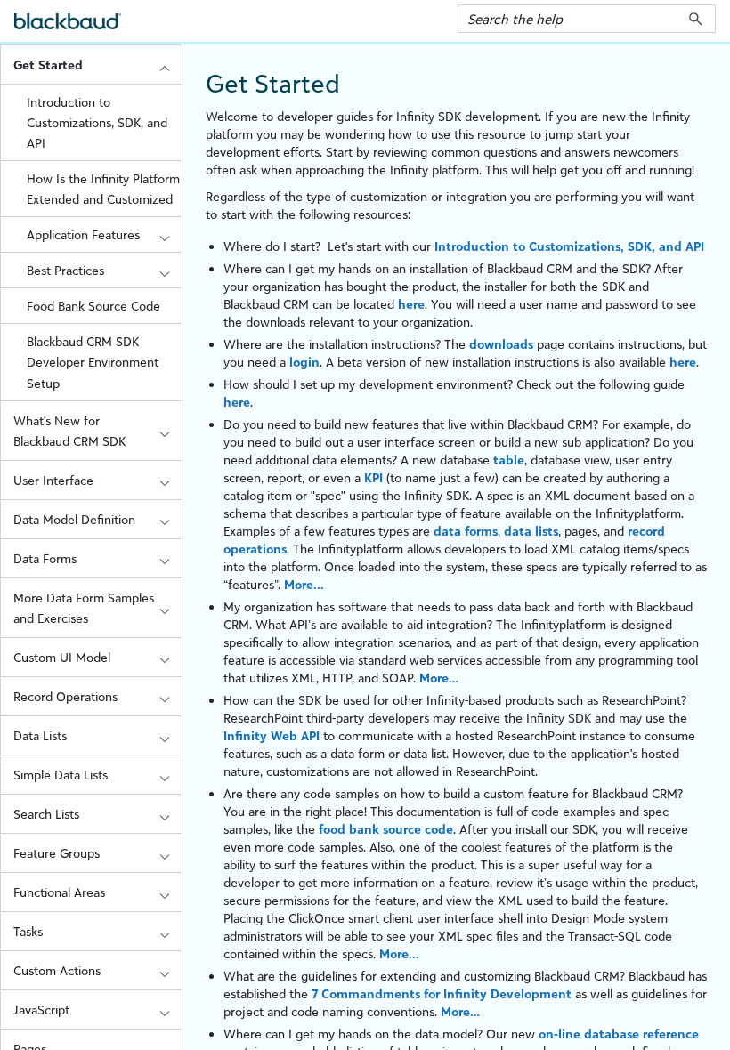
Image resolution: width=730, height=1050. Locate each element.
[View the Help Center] (67, 28)
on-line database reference (619, 1033)
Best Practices (65, 270)
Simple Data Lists (60, 774)
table (508, 459)
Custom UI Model (61, 657)
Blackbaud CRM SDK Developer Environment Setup (92, 362)
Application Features (83, 234)
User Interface (53, 480)
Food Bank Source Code (93, 305)
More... (304, 584)
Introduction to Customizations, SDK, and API (97, 122)
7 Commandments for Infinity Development (442, 993)
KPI (373, 477)
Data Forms (45, 558)
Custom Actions (57, 970)
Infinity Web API (271, 735)
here (411, 303)
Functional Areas (59, 892)
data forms (466, 530)
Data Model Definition (74, 519)
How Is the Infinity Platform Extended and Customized (103, 188)
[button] (696, 18)
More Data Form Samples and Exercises (83, 608)
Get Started (48, 64)
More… (438, 677)
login (304, 361)
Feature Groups (56, 852)
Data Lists (40, 735)
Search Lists (46, 813)
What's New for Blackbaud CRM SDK (69, 430)
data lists (531, 530)
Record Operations (65, 696)
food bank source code (386, 828)
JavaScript (41, 1009)
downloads (501, 343)
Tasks (28, 931)
